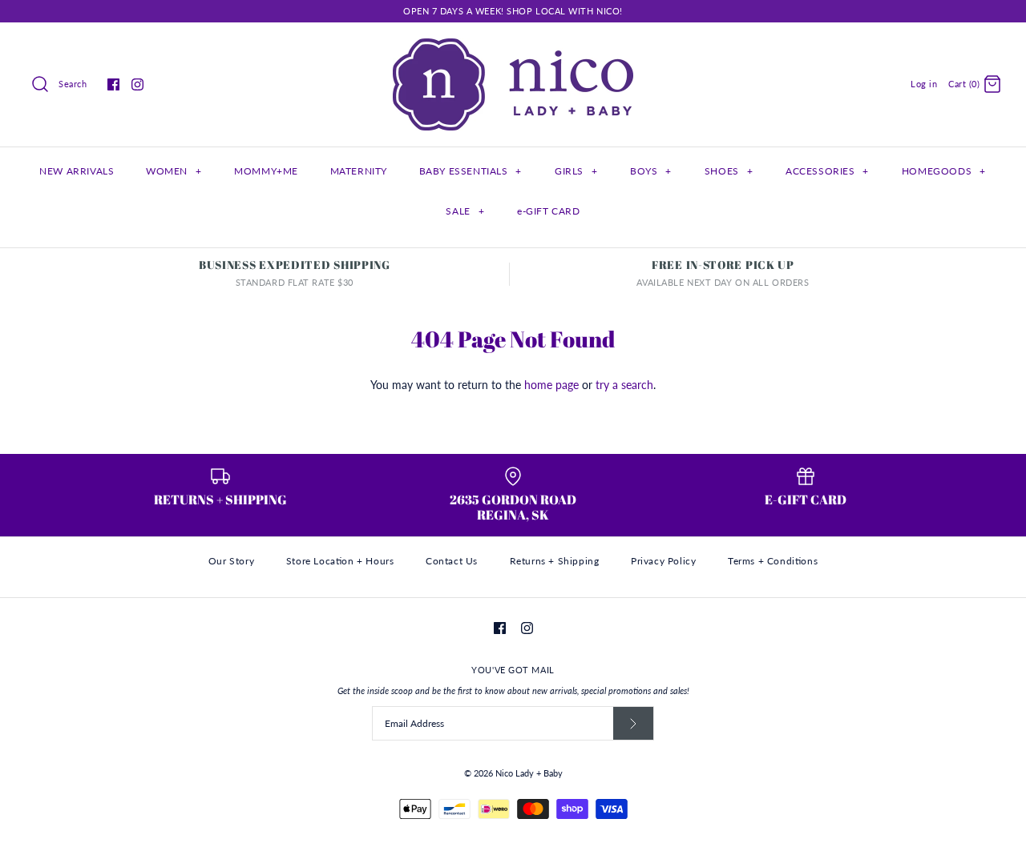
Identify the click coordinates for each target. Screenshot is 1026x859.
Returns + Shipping (555, 561)
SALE (465, 211)
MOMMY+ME (266, 171)
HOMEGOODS (944, 171)
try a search (624, 384)
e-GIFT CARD (548, 211)
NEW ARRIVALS (76, 171)
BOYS (651, 171)
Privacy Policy (663, 561)
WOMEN (173, 171)
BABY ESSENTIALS (470, 171)
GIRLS (576, 171)
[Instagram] (137, 84)
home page (551, 384)
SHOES (729, 171)
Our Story (231, 561)
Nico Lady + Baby (529, 773)
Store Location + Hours (340, 561)
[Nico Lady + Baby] (513, 47)
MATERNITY (358, 171)
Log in (924, 83)
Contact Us (452, 561)
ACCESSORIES (827, 171)
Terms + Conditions (773, 561)
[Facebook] (113, 84)
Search (73, 83)
